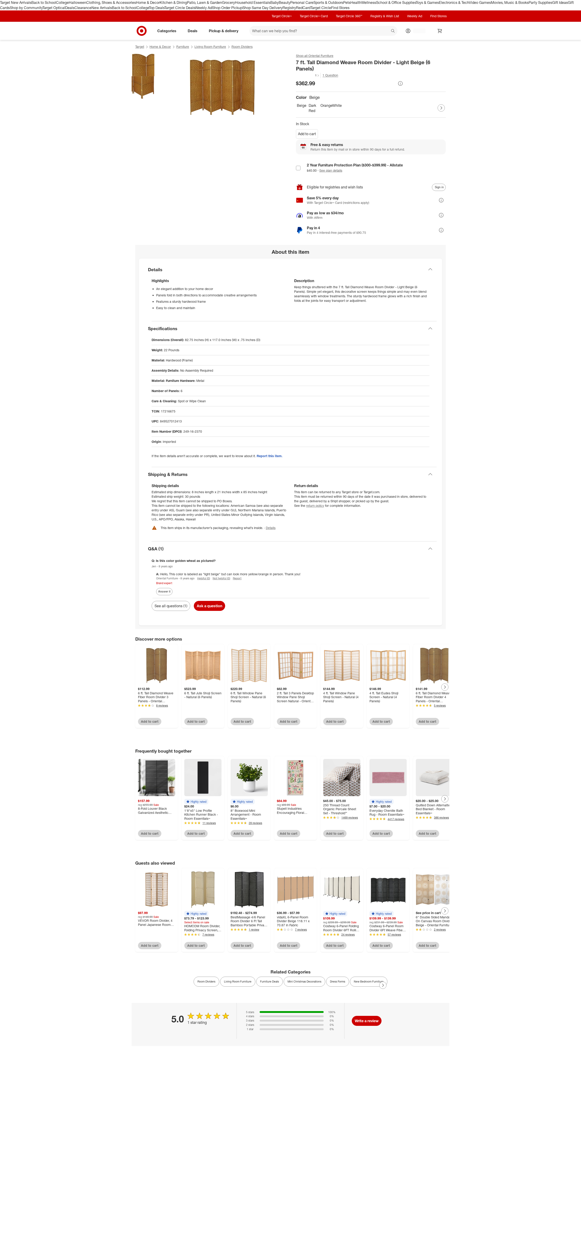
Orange (325, 105)
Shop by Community (26, 7)
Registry (289, 7)
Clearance (82, 7)
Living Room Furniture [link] (237, 981)
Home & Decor (148, 2)
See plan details (330, 170)
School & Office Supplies (396, 2)
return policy (315, 505)
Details (271, 528)
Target (139, 47)
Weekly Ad (203, 7)
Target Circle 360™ (349, 16)
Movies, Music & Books (510, 2)
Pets (346, 2)
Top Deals (156, 7)
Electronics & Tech (454, 2)
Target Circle (320, 7)
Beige (301, 105)
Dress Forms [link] (337, 981)
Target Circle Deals (179, 7)
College (62, 2)
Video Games (480, 2)
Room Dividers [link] (206, 981)
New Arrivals (101, 7)
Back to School (43, 2)
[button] (308, 75)
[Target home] (141, 30)
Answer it (164, 591)
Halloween (77, 2)
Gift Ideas (560, 2)
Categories (166, 30)
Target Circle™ (282, 16)
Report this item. (270, 456)
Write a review (367, 1021)
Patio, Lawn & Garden (204, 2)
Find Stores (340, 7)
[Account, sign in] (417, 31)
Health (355, 2)
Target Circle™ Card (314, 16)
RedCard (303, 7)
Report (237, 578)
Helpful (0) (203, 578)
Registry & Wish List (384, 16)
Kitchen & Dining (173, 2)
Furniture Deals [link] (269, 981)
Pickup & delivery (223, 30)
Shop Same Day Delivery (262, 7)
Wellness (368, 2)
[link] (308, 75)
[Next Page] (441, 108)
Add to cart (307, 134)
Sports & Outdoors (328, 2)
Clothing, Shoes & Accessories (111, 2)
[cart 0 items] (440, 31)
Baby (274, 2)
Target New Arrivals (15, 2)
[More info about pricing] (400, 83)
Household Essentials (252, 2)
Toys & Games (427, 2)
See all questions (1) (171, 606)
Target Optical (53, 7)
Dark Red (312, 108)
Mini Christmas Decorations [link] (304, 981)
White (337, 105)
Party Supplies (540, 2)
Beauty (284, 2)
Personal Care (301, 2)
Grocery (228, 2)
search (393, 31)
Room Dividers (242, 47)
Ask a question (209, 606)
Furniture (182, 47)
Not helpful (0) (221, 578)
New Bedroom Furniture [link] (369, 981)
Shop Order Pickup (227, 7)
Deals (69, 7)
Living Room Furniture (210, 47)
